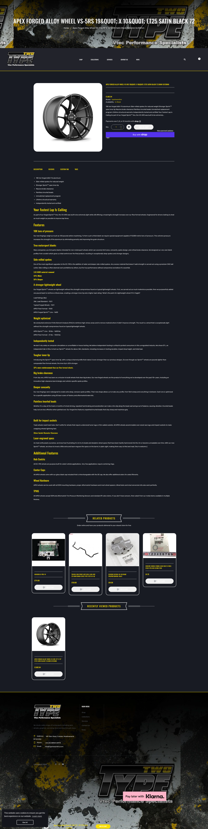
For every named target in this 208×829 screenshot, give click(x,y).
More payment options (165, 131)
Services (85, 721)
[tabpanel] (104, 338)
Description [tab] (38, 169)
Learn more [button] (37, 816)
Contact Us (86, 725)
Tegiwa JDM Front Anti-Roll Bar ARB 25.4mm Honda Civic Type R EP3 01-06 (83, 575)
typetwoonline (117, 99)
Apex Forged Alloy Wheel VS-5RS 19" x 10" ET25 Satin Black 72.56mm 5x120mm (47, 660)
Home (66, 28)
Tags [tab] (76, 169)
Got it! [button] (25, 822)
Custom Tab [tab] (64, 169)
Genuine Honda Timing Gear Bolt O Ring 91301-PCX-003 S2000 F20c (158, 567)
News (84, 730)
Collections (86, 717)
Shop (83, 712)
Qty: (107, 127)
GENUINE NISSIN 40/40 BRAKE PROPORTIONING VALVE (117, 575)
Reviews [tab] (51, 169)
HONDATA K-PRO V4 (40, 574)
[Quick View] (35, 545)
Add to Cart (144, 127)
